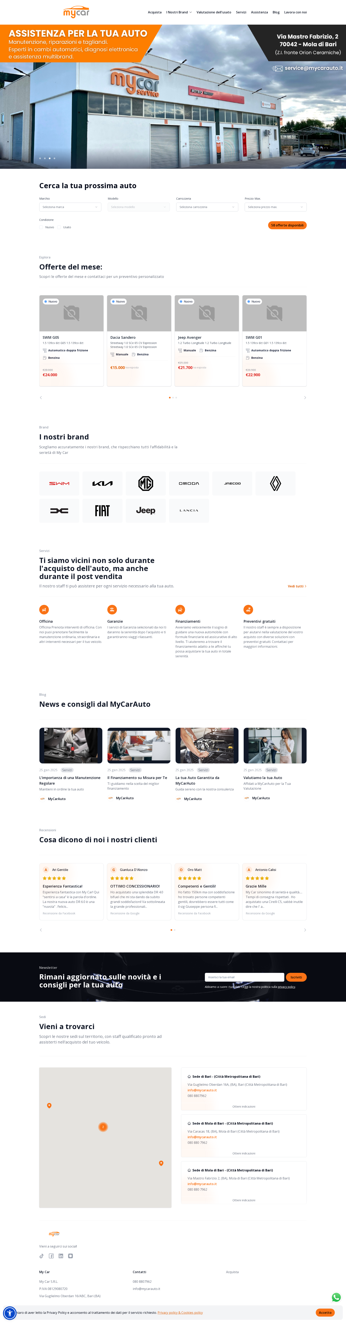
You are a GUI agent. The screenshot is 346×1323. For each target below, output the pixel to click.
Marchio (44, 198)
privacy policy (286, 987)
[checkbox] (41, 227)
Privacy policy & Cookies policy (180, 1312)
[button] (49, 1105)
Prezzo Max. (253, 198)
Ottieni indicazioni (243, 1106)
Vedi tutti (296, 586)
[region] (173, 347)
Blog (276, 12)
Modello (113, 198)
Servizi (241, 12)
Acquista (155, 12)
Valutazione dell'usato (214, 12)
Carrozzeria (183, 198)
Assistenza (259, 12)
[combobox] (70, 207)
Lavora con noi (295, 12)
